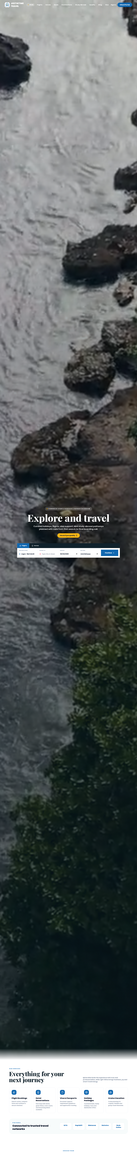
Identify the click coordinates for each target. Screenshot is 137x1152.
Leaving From (23, 550)
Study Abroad (80, 5)
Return (82, 550)
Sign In (113, 5)
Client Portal (125, 5)
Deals (56, 5)
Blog (100, 5)
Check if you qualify (67, 535)
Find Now (108, 553)
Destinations (67, 5)
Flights (39, 5)
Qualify (92, 5)
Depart (62, 550)
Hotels (48, 5)
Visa (107, 5)
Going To (42, 550)
